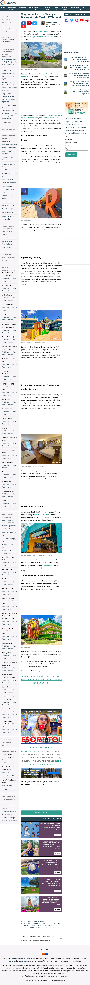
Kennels (4, 260)
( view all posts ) (7, 122)
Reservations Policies (9, 144)
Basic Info (6, 141)
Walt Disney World (12, 8)
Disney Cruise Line (34, 8)
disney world (29, 927)
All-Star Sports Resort (51, 118)
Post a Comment (42, 812)
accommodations (31, 923)
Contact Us (45, 950)
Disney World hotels (43, 31)
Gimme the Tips (71, 154)
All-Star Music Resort (53, 115)
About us (13, 958)
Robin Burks (52, 22)
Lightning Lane (7, 186)
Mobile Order (48, 565)
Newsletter (75, 7)
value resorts (48, 927)
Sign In (82, 8)
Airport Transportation (9, 238)
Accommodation (30, 921)
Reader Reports (7, 785)
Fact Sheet (5, 763)
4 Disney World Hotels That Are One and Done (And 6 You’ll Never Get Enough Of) (41, 679)
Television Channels (9, 183)
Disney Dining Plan (8, 205)
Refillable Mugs (7, 209)
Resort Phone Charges (9, 148)
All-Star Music (37, 925)
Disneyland (22, 7)
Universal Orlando (47, 8)
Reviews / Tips (65, 8)
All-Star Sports (50, 925)
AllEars (41, 921)
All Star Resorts (45, 923)
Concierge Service (8, 212)
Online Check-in (8, 164)
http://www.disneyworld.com (58, 976)
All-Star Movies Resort (29, 118)
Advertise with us (26, 958)
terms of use (22, 961)
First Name (68, 139)
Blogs (57, 7)
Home (3, 7)
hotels (39, 927)
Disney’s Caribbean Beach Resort (42, 37)
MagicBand (6, 202)
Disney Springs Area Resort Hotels (8, 742)
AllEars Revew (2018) (9, 776)
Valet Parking (6, 247)
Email (67, 146)
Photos (4, 789)
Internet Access (7, 179)
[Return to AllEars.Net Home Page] (13, 5)
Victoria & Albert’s (41, 515)
